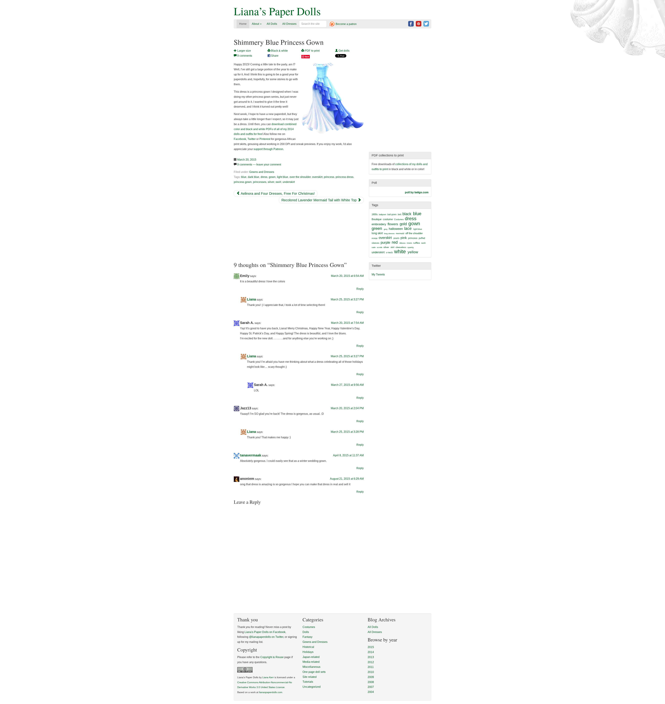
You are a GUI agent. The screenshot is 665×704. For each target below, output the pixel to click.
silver (271, 182)
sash (423, 243)
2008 (371, 682)
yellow (413, 252)
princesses (259, 182)
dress (264, 176)
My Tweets (378, 274)
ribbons (402, 243)
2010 (371, 672)
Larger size (244, 50)
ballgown (382, 214)
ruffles (416, 243)
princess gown (243, 182)
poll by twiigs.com (416, 192)
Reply (360, 288)
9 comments (244, 55)
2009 (371, 677)
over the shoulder (300, 176)
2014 (371, 652)
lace (408, 228)
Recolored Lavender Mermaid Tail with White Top (319, 200)
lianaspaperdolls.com (270, 692)
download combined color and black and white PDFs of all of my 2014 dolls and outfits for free (265, 129)
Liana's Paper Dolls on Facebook (265, 632)
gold (403, 224)
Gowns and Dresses (261, 171)
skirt (392, 247)
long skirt (377, 233)
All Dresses (289, 23)
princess (329, 176)
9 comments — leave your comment (259, 164)
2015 (371, 647)
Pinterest (264, 139)
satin (374, 247)
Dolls (306, 632)
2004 (371, 691)
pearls (396, 238)
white (400, 251)
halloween (396, 229)
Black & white (279, 50)
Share (274, 55)
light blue (282, 176)
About (256, 23)
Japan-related (311, 656)
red (395, 242)
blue (243, 176)
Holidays (308, 651)
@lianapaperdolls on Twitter (266, 636)
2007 (371, 686)
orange (375, 238)
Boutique (377, 219)
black (406, 214)
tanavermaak (250, 455)
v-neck (389, 252)
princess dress (344, 176)
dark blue (253, 176)
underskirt (289, 182)
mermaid (400, 233)
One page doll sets (314, 671)
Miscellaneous (311, 666)
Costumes (399, 219)
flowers (393, 224)
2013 (371, 657)
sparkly (410, 247)
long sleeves (389, 233)
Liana (251, 299)
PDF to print (312, 50)
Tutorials (308, 681)
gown (272, 176)
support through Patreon (268, 149)
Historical (308, 646)
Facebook (240, 139)
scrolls (379, 247)
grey (386, 229)
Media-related (311, 661)
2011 (371, 667)
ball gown (392, 214)
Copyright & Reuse (272, 657)
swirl (278, 182)
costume (388, 219)
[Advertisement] (299, 232)
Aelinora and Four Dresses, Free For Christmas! (277, 193)
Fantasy (307, 636)
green (377, 228)
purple (385, 242)
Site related (310, 676)
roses (409, 243)
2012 (371, 662)
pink (404, 238)
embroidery (379, 224)
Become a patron (346, 24)
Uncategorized (312, 686)
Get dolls (343, 50)
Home (243, 23)
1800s (375, 214)
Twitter (251, 139)
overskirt (317, 176)
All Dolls (272, 23)
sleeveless (401, 247)
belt (399, 214)
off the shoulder (414, 233)
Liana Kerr (268, 677)
